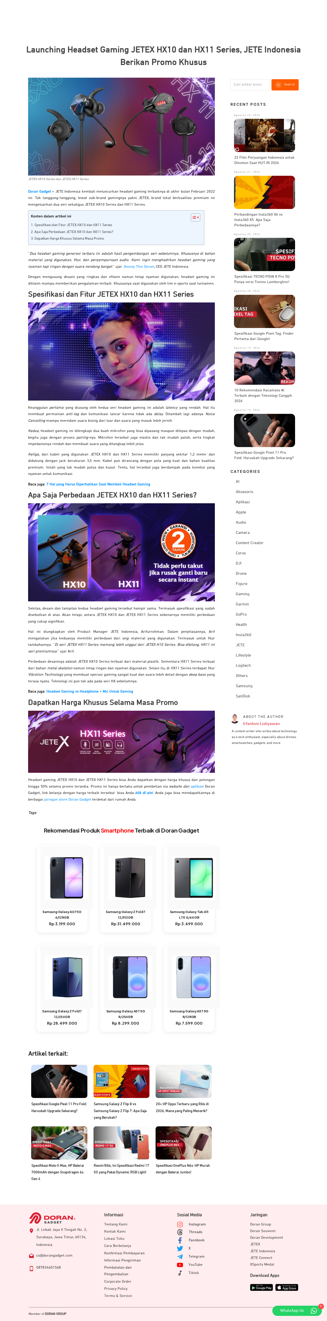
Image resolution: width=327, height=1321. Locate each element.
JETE (240, 645)
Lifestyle (243, 655)
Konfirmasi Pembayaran (124, 1253)
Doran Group (260, 1224)
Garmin (242, 604)
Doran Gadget (39, 191)
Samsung (244, 686)
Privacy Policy (115, 1289)
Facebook (197, 1240)
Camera (243, 533)
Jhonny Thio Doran (138, 266)
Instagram (197, 1224)
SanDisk (243, 696)
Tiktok (194, 1273)
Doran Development (266, 1238)
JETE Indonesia (262, 1251)
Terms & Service (118, 1296)
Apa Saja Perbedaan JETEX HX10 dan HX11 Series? (73, 232)
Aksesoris (244, 492)
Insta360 (243, 635)
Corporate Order (117, 1281)
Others (242, 676)
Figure (241, 584)
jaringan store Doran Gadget (67, 799)
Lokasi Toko (114, 1239)
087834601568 (48, 1267)
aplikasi (197, 786)
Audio (241, 523)
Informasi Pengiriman (122, 1260)
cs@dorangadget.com (54, 1255)
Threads (195, 1232)
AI (237, 482)
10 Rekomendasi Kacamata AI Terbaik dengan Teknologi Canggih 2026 (263, 395)
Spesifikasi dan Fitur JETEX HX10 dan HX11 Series (73, 225)
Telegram (197, 1256)
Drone (241, 574)
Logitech (243, 666)
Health (241, 625)
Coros (241, 553)
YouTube (196, 1265)
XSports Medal (262, 1264)
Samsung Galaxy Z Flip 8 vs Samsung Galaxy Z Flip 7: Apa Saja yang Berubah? (120, 1110)
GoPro (241, 615)
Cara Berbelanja (117, 1246)
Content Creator (250, 543)
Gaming (242, 594)
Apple (241, 512)
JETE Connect (261, 1258)
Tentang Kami (115, 1224)
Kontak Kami (115, 1231)
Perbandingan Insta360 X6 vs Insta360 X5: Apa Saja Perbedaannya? (258, 220)
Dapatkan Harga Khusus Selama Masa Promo (69, 238)
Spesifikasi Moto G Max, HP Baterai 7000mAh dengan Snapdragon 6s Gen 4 (57, 1172)
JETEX (255, 1244)
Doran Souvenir (263, 1231)
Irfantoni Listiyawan (261, 724)
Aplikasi (243, 502)
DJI (238, 564)
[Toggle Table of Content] (193, 217)
